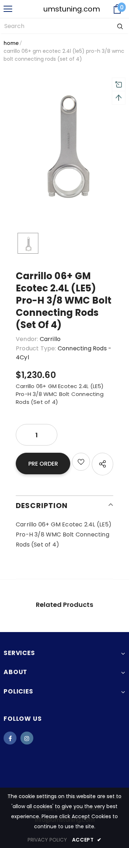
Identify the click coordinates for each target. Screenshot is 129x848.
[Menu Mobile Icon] (8, 9)
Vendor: (27, 339)
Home (11, 43)
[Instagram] (26, 738)
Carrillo (50, 339)
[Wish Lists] (81, 462)
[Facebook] (10, 738)
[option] (64, 141)
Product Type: (36, 348)
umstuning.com (60, 9)
